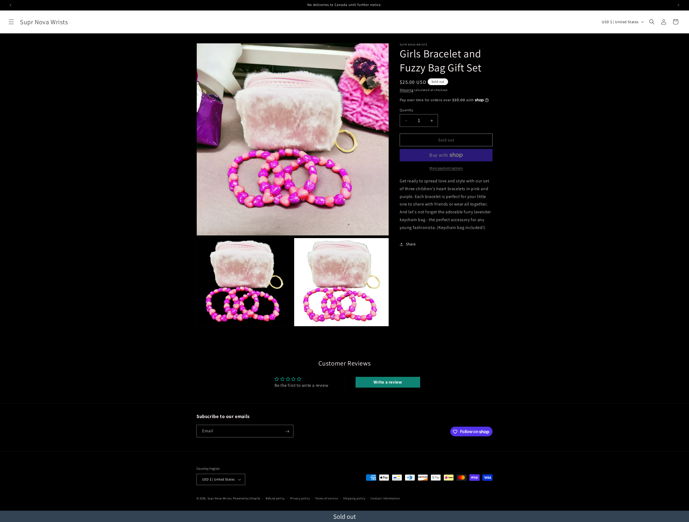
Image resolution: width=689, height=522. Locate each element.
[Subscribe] (287, 431)
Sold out (344, 516)
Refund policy (275, 498)
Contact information (385, 498)
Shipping (406, 90)
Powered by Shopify (247, 498)
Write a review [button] (388, 382)
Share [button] (411, 244)
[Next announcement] (678, 5)
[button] (11, 22)
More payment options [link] (446, 168)
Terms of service (326, 498)
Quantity (406, 110)
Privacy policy (300, 498)
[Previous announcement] (10, 5)
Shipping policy (354, 498)
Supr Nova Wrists (220, 498)
